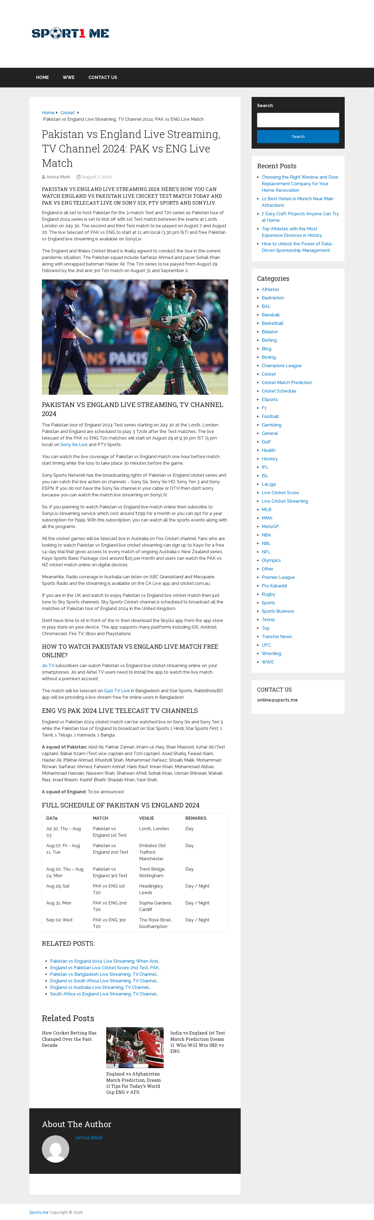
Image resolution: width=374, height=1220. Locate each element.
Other (267, 568)
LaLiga (269, 484)
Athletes (270, 289)
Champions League (282, 365)
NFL (266, 552)
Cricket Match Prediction (287, 382)
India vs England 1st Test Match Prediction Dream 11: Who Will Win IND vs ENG (197, 1042)
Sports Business (278, 611)
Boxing (269, 357)
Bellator (270, 331)
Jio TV (48, 665)
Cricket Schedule (279, 391)
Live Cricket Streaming (285, 501)
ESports (270, 399)
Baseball (271, 314)
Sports (268, 602)
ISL (265, 475)
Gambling (271, 425)
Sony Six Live (74, 444)
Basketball (272, 323)
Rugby (268, 594)
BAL (266, 306)
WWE (69, 77)
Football (270, 416)
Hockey (270, 458)
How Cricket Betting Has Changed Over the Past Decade (69, 1039)
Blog (266, 348)
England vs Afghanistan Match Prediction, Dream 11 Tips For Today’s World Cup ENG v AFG (133, 1083)
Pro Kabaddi (274, 585)
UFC (266, 645)
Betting (269, 340)
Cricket (269, 374)
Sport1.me (38, 1212)
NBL (266, 543)
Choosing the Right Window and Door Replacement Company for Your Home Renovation (300, 184)
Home (42, 77)
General (270, 433)
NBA (266, 535)
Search (265, 105)
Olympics (271, 560)
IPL (265, 467)
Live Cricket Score (280, 492)
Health (268, 450)
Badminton (273, 297)
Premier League (278, 577)
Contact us (102, 77)
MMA (267, 518)
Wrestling (271, 653)
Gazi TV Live (117, 690)
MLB (266, 509)
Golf (266, 441)
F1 (264, 408)
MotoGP (270, 526)
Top (266, 628)
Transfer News (277, 636)
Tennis (268, 619)
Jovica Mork (58, 176)
